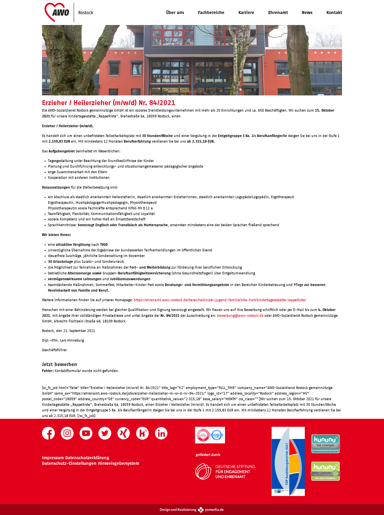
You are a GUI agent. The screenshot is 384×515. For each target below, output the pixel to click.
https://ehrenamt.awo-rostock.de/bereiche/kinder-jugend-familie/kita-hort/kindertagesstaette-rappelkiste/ (220, 300)
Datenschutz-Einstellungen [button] (69, 463)
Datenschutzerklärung (87, 457)
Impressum (53, 457)
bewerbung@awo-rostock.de (240, 316)
